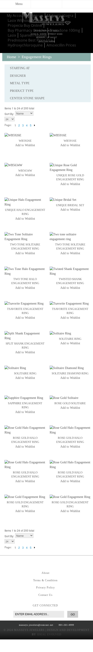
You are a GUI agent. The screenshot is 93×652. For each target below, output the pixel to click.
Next (34, 125)
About (45, 573)
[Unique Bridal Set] (70, 199)
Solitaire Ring (70, 338)
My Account (17, 15)
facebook (36, 562)
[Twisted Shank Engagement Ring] (70, 271)
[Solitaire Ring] (70, 333)
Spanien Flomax (33, 35)
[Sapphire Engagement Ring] (25, 398)
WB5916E (70, 140)
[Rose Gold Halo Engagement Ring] (25, 430)
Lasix (12, 35)
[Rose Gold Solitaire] (70, 398)
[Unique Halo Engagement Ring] (25, 202)
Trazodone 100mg (65, 30)
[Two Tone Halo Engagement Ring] (25, 271)
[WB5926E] (25, 135)
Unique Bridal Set (70, 205)
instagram (54, 562)
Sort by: (9, 114)
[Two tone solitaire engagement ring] (70, 236)
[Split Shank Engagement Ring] (25, 335)
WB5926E (25, 140)
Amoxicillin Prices (61, 45)
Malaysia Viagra (60, 15)
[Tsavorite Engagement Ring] (25, 303)
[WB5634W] (25, 165)
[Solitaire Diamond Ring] (70, 368)
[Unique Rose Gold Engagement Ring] (70, 167)
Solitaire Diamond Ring (70, 373)
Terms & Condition (45, 580)
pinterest (45, 562)
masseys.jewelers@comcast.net (36, 625)
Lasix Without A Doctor (27, 20)
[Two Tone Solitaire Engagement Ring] (25, 236)
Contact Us (45, 595)
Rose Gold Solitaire (70, 403)
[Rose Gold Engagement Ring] (25, 497)
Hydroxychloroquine (25, 45)
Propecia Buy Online (25, 25)
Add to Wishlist (25, 145)
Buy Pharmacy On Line (27, 30)
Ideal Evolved (49, 634)
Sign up (36, 15)
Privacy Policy (45, 587)
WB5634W (25, 170)
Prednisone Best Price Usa (30, 40)
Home (11, 57)
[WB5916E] (70, 135)
